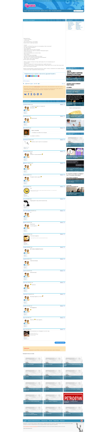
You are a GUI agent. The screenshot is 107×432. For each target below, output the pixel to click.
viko (24, 116)
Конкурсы (70, 29)
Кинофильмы (78, 25)
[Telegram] (37, 76)
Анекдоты (77, 23)
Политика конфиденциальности (34, 420)
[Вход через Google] (35, 94)
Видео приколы (78, 22)
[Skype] (35, 76)
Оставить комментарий (60, 342)
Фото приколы (70, 22)
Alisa (24, 317)
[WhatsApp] (34, 76)
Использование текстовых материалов (30, 426)
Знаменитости (70, 25)
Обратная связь (44, 420)
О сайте (24, 420)
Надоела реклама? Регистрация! (34, 10)
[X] (29, 76)
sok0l (32, 83)
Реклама (50, 420)
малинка (24, 234)
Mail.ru (49, 0)
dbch (24, 329)
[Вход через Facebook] (29, 94)
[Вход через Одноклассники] (31, 94)
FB (43, 0)
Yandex (51, 0)
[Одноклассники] (27, 76)
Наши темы (78, 28)
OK (44, 0)
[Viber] (32, 76)
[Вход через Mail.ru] (38, 94)
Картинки (69, 26)
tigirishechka (25, 139)
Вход (24, 0)
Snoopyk (24, 247)
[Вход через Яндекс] (41, 94)
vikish (24, 186)
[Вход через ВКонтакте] (26, 94)
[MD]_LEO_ (25, 163)
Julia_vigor (25, 282)
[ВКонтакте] (26, 76)
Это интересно (70, 23)
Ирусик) (24, 222)
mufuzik (24, 270)
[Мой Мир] (30, 76)
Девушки (77, 24)
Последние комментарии (56, 10)
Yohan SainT (25, 294)
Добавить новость (44, 10)
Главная (25, 10)
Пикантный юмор (71, 24)
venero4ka (25, 104)
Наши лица (70, 28)
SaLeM (24, 259)
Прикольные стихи (79, 27)
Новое (50, 10)
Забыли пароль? (28, 0)
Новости (69, 27)
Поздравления (78, 29)
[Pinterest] (38, 76)
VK (41, 0)
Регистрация (32, 0)
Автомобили (78, 26)
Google (46, 0)
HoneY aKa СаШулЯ (26, 210)
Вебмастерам (56, 420)
